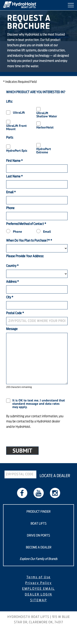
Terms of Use (38, 577)
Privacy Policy (38, 583)
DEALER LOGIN (38, 594)
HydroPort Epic (16, 150)
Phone (10, 208)
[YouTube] (38, 493)
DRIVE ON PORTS (38, 535)
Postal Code (15, 313)
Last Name (14, 176)
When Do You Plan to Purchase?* (29, 240)
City (9, 297)
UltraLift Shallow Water (46, 114)
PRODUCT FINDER (38, 511)
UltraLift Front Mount (16, 127)
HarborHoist (45, 127)
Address (12, 281)
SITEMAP (38, 600)
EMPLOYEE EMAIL (38, 588)
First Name (14, 160)
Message (12, 329)
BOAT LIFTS (39, 523)
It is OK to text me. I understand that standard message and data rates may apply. (38, 403)
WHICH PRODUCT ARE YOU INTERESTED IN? (35, 92)
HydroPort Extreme (43, 150)
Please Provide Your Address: (25, 256)
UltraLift (19, 112)
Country (12, 265)
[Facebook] (22, 493)
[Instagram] (55, 493)
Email (11, 192)
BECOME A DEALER (38, 547)
